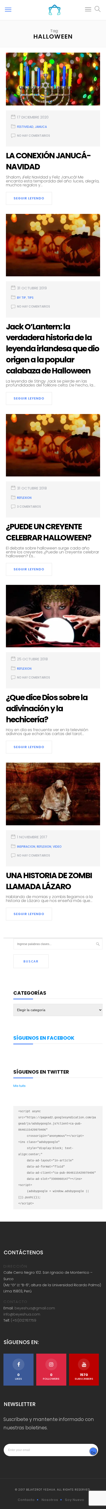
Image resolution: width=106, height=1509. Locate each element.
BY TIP (21, 298)
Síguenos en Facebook (43, 1038)
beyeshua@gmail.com (35, 1308)
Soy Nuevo (74, 1499)
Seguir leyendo (29, 198)
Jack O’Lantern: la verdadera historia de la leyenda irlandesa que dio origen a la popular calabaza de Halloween (52, 348)
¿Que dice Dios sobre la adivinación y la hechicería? (47, 708)
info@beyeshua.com (21, 1314)
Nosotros (50, 1499)
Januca (41, 127)
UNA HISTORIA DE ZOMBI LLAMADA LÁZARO (49, 881)
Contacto (26, 1499)
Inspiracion (26, 846)
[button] (88, 10)
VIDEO (57, 846)
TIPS (30, 298)
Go (93, 1452)
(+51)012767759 (23, 1320)
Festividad (25, 127)
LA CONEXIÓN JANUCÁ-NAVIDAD (48, 161)
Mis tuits (19, 1085)
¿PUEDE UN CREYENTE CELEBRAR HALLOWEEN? (48, 532)
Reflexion (24, 498)
